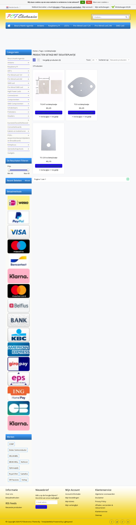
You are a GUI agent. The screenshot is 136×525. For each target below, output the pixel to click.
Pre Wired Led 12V (82, 25)
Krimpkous (63, 44)
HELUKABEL (13, 456)
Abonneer (41, 507)
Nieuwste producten (14, 507)
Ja (83, 2)
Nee (89, 2)
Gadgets (98, 44)
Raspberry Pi (54, 25)
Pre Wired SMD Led (17, 32)
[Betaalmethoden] (19, 313)
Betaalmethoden (12, 498)
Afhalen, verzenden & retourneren (104, 506)
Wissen (27, 181)
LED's (66, 25)
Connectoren (55, 32)
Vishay (24, 480)
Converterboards (55, 38)
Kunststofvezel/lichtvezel (32, 38)
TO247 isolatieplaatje (48, 104)
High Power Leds (38, 32)
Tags (41, 51)
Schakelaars (109, 32)
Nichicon (24, 462)
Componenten (71, 32)
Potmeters (123, 32)
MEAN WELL (13, 462)
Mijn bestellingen (72, 498)
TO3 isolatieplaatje (81, 104)
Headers (12, 38)
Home (9, 25)
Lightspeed (67, 521)
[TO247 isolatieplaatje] (49, 87)
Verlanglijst (44, 116)
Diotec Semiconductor (18, 450)
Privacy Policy (100, 501)
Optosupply (13, 468)
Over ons (9, 494)
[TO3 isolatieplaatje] (81, 87)
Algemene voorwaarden (105, 494)
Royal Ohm (13, 474)
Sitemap (98, 515)
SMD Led (120, 25)
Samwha (24, 474)
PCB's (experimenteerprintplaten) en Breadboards (31, 44)
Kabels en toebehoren (77, 38)
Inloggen (56, 7)
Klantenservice (101, 511)
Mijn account (87, 7)
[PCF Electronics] (22, 16)
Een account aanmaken (71, 7)
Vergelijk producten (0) (52, 60)
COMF (11, 444)
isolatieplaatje (50, 51)
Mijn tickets (69, 501)
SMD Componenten (91, 32)
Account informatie (72, 494)
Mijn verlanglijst (71, 505)
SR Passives (14, 480)
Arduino (40, 25)
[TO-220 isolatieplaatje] (49, 141)
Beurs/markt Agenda (23, 25)
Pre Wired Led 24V (103, 25)
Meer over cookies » (101, 2)
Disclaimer (99, 498)
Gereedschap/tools (81, 44)
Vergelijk (54, 116)
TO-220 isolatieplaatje (48, 157)
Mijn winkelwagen (102, 7)
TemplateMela (47, 521)
